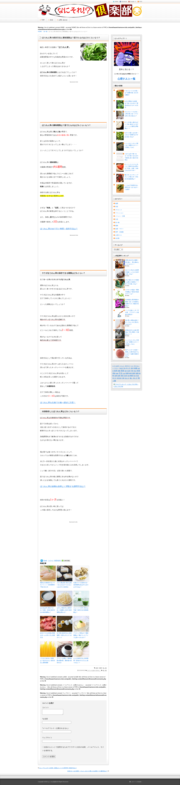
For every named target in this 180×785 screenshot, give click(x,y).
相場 (128, 375)
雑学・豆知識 (119, 232)
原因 (122, 371)
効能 (119, 371)
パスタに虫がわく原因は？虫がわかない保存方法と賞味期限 (47, 660)
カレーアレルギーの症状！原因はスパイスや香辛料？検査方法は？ (58, 768)
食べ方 (135, 378)
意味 (114, 373)
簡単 (134, 375)
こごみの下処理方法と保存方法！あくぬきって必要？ (131, 187)
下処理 (121, 368)
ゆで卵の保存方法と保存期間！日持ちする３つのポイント (64, 635)
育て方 (114, 378)
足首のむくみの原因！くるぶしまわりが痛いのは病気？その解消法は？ (87, 771)
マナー (116, 368)
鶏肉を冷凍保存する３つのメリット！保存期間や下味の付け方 (47, 585)
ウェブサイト (47, 737)
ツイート (51, 560)
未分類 (117, 238)
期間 (100, 668)
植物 (116, 225)
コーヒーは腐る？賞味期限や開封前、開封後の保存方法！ (64, 660)
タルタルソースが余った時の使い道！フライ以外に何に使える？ (131, 114)
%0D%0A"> (57, 560)
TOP (42, 20)
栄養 (137, 373)
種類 (131, 375)
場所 (126, 370)
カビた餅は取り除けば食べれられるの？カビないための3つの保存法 (64, 585)
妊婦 (128, 371)
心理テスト (118, 235)
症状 (125, 375)
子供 (131, 371)
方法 (120, 373)
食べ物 (45, 31)
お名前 (45, 719)
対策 (138, 371)
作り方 (128, 368)
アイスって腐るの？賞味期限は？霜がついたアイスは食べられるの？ (80, 635)
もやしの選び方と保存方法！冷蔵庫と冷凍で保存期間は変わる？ (64, 610)
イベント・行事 (120, 216)
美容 (116, 206)
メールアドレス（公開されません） (55, 728)
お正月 (117, 366)
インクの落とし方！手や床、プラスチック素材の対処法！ (132, 312)
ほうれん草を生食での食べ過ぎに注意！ (58, 402)
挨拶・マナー (119, 229)
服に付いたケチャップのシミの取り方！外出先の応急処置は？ (131, 177)
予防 (124, 368)
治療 (115, 375)
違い (131, 378)
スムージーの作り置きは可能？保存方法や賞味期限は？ (80, 610)
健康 (116, 203)
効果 (115, 371)
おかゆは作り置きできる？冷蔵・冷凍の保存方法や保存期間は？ (47, 610)
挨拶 (117, 373)
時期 (127, 373)
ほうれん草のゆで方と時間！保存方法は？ (59, 229)
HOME (40, 31)
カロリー (128, 366)
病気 (122, 375)
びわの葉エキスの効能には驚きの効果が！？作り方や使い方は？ (132, 282)
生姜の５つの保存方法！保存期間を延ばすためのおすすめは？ (80, 585)
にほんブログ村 (118, 386)
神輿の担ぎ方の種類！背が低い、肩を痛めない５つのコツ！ (132, 262)
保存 (97, 668)
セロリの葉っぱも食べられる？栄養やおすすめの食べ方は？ (131, 135)
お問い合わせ (63, 20)
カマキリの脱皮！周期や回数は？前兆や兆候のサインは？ (132, 292)
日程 (124, 373)
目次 (51, 20)
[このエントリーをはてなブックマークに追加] (42, 560)
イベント (121, 366)
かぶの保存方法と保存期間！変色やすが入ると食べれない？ (80, 660)
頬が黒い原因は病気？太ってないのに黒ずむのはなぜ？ (132, 322)
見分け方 (126, 378)
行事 (122, 378)
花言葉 (119, 378)
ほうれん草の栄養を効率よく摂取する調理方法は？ (63, 486)
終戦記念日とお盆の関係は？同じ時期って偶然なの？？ (132, 332)
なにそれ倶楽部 (52, 782)
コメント (45, 707)
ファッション (119, 213)
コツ (132, 366)
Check (45, 560)
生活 (116, 219)
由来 (118, 375)
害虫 (135, 370)
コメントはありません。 (94, 670)
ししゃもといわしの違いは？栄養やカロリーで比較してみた (131, 145)
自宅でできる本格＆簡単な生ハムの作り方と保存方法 (47, 635)
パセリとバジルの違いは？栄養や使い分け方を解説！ (131, 93)
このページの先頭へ (136, 782)
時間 (130, 373)
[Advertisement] (73, 103)
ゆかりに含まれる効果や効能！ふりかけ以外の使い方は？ (132, 272)
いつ (113, 366)
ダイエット (118, 210)
